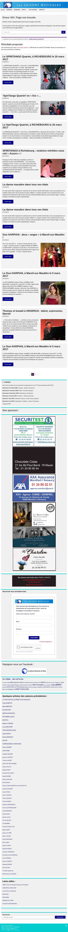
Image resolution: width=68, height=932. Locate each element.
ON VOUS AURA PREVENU (9, 903)
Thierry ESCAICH (7, 798)
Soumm (56, 687)
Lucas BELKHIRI (7, 727)
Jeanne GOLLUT (6, 766)
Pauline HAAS (6, 814)
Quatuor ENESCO (7, 861)
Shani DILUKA (6, 867)
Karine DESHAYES (7, 839)
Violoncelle (24, 689)
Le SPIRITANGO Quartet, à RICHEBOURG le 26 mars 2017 (33, 58)
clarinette (26, 682)
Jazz (62, 682)
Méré (34, 685)
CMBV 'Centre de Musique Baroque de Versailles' (15, 884)
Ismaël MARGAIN (7, 810)
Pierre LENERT (7, 747)
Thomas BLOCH (6, 820)
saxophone (40, 687)
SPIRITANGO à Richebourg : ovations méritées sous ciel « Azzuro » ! (33, 152)
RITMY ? (24, 9)
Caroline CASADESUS (8, 851)
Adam (8, 682)
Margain (17, 685)
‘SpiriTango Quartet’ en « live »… (22, 95)
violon (17, 689)
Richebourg (20, 687)
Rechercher (6, 914)
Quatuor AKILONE (7, 779)
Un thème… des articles (12, 679)
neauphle (40, 685)
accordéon (4, 682)
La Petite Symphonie (7, 870)
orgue (53, 685)
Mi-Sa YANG (5, 842)
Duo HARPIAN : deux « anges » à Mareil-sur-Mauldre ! (34, 236)
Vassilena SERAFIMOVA (8, 804)
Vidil (14, 689)
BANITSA (5, 720)
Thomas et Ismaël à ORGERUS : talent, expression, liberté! (33, 312)
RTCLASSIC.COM (11, 888)
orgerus (49, 685)
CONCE (4, 888)
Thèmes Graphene (15, 930)
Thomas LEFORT (7, 760)
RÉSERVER (17, 9)
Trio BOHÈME (6, 823)
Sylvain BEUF (6, 733)
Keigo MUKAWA (6, 776)
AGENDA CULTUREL (8, 900)
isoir (60, 682)
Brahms (22, 682)
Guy (51, 682)
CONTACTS (42, 9)
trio (6, 689)
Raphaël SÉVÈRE (7, 864)
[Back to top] (64, 928)
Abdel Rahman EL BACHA (9, 874)
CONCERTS (9, 9)
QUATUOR (10, 687)
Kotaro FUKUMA (6, 795)
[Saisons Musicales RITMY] (66, 925)
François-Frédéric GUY (8, 826)
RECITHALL (5, 894)
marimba (21, 685)
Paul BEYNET (6, 710)
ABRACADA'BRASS (8, 713)
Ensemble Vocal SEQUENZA (9, 855)
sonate (52, 687)
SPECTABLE (5, 897)
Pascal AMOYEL (7, 703)
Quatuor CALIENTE (7, 757)
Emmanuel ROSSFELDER (9, 807)
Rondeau (26, 687)
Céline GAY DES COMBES (9, 763)
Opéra (45, 685)
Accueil (3, 9)
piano (58, 684)
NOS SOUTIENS (33, 9)
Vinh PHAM (5, 750)
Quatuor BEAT (6, 829)
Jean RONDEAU (6, 858)
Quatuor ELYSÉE (6, 833)
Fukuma (48, 682)
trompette (10, 689)
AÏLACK (4, 740)
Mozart (30, 685)
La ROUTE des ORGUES (9, 891)
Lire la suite (8, 82)
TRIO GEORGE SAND (9, 730)
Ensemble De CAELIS (8, 773)
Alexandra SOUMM (7, 788)
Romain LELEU (6, 817)
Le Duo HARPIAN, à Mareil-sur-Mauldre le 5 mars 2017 (31, 274)
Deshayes (36, 682)
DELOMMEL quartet (8, 716)
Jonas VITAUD (6, 792)
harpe (53, 682)
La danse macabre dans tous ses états (25, 184)
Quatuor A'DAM (6, 845)
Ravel (15, 687)
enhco (43, 682)
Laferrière (4, 685)
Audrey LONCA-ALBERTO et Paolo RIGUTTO (14, 785)
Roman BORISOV (7, 737)
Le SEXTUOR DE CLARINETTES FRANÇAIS (16, 699)
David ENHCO (6, 782)
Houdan (57, 682)
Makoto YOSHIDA (7, 723)
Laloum (9, 685)
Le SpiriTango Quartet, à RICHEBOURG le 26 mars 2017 (32, 126)
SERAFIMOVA (46, 687)
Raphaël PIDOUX (7, 848)
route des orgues (33, 687)
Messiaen (26, 685)
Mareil (12, 685)
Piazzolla (4, 687)
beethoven (16, 682)
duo (39, 682)
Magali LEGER (6, 770)
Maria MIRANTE (7, 706)
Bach (12, 682)
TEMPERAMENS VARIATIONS (11, 744)
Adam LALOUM (6, 836)
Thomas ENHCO (6, 801)
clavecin (31, 682)
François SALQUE (7, 754)
